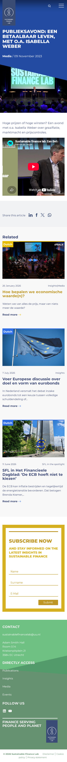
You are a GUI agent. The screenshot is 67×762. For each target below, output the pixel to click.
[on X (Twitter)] (43, 215)
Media (6, 686)
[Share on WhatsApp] (49, 215)
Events (7, 694)
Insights (7, 678)
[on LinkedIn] (31, 215)
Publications (10, 670)
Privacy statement (37, 757)
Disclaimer (48, 754)
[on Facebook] (36, 215)
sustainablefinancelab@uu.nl (21, 634)
